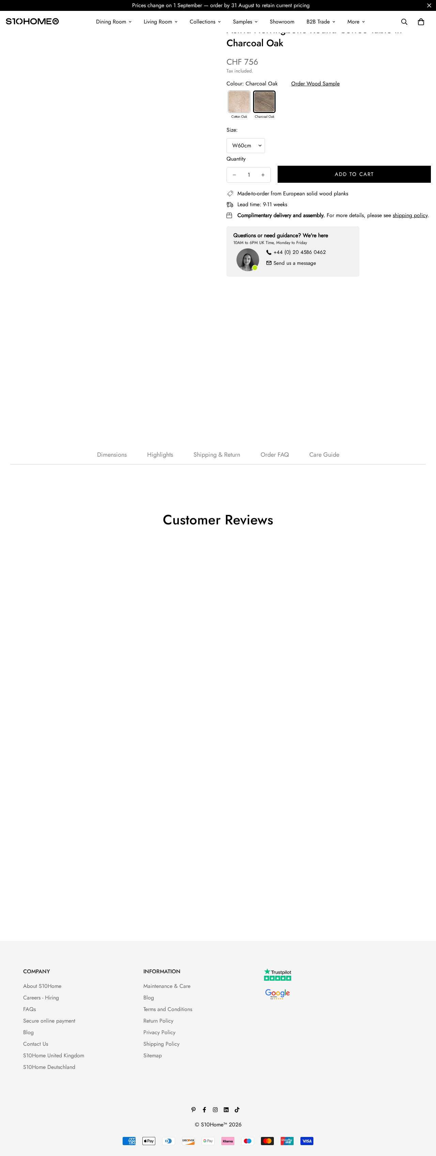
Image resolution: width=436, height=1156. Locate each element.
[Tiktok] (237, 1109)
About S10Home (42, 986)
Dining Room (111, 22)
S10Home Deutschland (49, 1067)
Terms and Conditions (167, 1009)
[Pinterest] (193, 1109)
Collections (202, 22)
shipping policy (410, 215)
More (353, 22)
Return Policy (158, 1021)
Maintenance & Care (166, 986)
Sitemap (152, 1055)
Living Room (158, 22)
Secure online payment (49, 1021)
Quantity (236, 159)
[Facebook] (204, 1109)
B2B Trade (318, 22)
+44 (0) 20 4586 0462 (300, 252)
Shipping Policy (161, 1044)
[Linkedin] (226, 1109)
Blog (28, 1032)
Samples (242, 22)
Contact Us (35, 1044)
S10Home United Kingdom (53, 1055)
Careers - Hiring (41, 998)
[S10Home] (32, 21)
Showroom (282, 22)
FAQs (29, 1009)
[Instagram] (215, 1109)
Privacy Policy (159, 1032)
